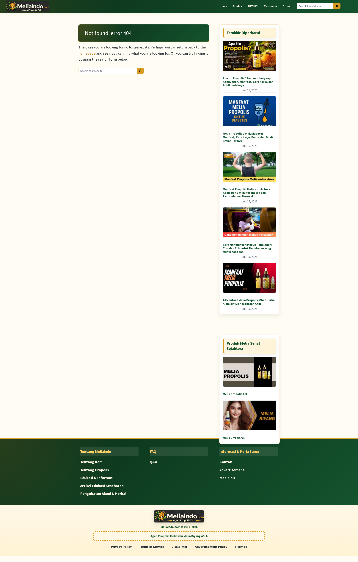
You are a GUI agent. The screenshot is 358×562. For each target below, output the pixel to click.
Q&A (153, 461)
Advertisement (231, 469)
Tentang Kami (91, 461)
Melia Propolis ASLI (236, 394)
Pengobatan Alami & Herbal (103, 493)
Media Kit (227, 477)
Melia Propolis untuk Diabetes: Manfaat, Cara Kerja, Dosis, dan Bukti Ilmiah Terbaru (248, 137)
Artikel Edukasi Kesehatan (102, 485)
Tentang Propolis (94, 469)
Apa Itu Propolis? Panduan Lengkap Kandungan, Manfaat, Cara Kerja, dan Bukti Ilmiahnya (248, 81)
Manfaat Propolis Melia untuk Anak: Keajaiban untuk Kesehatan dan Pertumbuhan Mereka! (247, 192)
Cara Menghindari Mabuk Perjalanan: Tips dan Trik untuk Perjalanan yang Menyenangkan (247, 248)
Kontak (225, 461)
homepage (86, 53)
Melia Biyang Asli (234, 438)
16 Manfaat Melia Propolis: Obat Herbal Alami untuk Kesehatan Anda (249, 301)
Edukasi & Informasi (97, 477)
